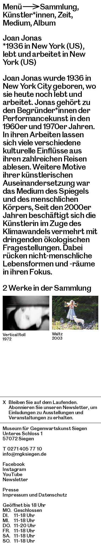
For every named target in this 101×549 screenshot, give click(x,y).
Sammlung (58, 6)
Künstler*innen (28, 14)
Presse (11, 489)
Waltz (57, 334)
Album (44, 22)
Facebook (14, 464)
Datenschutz (53, 495)
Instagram (14, 469)
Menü (12, 6)
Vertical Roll (14, 334)
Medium (16, 22)
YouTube (12, 474)
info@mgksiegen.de (24, 454)
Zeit (64, 14)
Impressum (15, 495)
